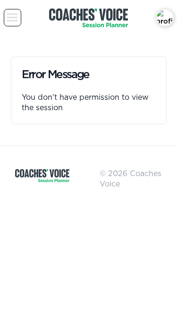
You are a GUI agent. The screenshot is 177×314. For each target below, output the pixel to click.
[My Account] (165, 18)
